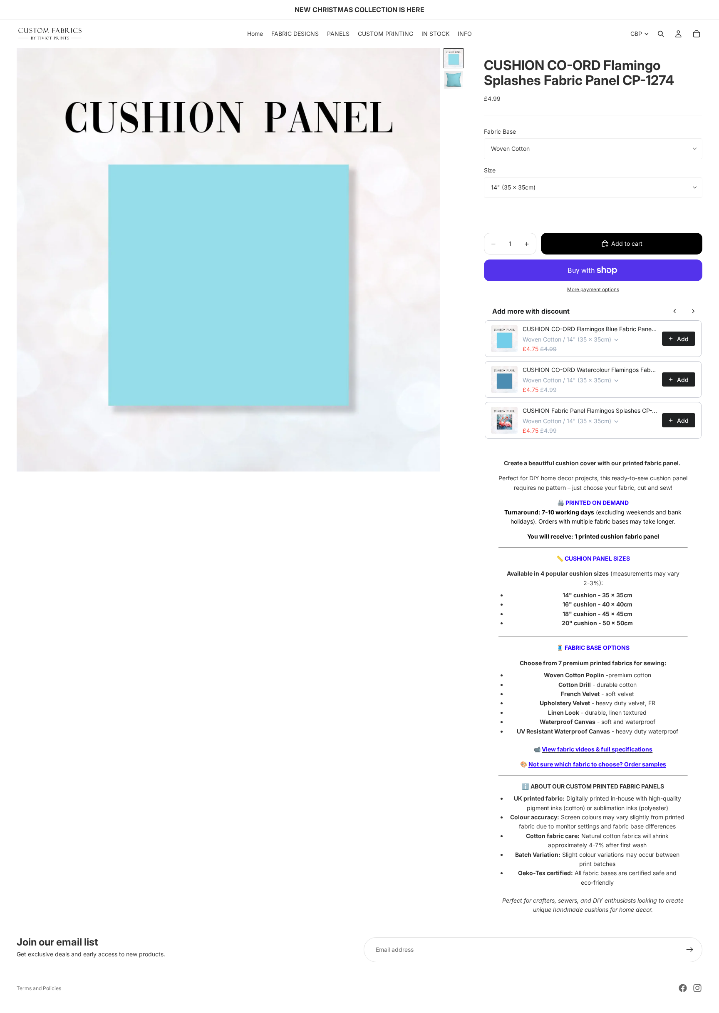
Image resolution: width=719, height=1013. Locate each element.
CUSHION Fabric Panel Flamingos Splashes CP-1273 (590, 410)
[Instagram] (697, 988)
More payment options (593, 289)
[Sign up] (690, 949)
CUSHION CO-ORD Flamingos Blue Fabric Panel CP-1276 (590, 328)
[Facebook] (683, 988)
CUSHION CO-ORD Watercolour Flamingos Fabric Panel (590, 369)
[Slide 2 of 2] (453, 80)
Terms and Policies (39, 988)
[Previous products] (675, 311)
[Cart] (696, 34)
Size (490, 170)
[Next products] (693, 311)
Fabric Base (500, 131)
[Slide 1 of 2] (453, 58)
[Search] (661, 34)
